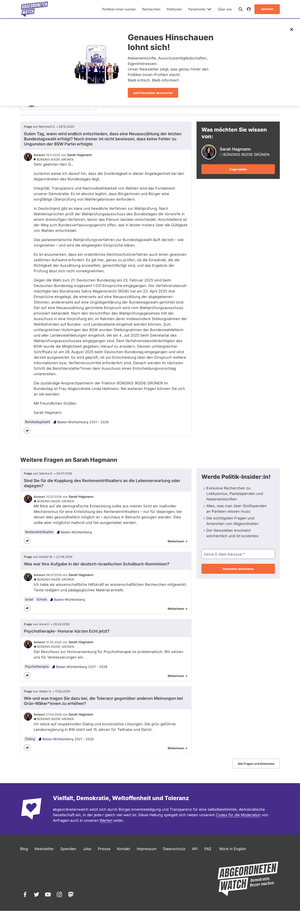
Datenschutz (174, 849)
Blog (24, 849)
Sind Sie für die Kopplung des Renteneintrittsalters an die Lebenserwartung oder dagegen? (102, 483)
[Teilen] (27, 430)
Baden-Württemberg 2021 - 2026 (83, 422)
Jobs (87, 849)
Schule (42, 599)
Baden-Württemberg (76, 532)
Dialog (30, 739)
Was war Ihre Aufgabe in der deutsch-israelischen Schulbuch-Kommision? (96, 564)
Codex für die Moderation (238, 815)
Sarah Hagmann (79, 155)
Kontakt (123, 849)
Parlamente (197, 9)
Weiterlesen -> (178, 541)
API (195, 849)
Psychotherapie (37, 666)
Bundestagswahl (37, 422)
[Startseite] (34, 9)
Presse (104, 849)
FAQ (207, 849)
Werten (106, 820)
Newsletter (44, 849)
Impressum (147, 849)
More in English (232, 849)
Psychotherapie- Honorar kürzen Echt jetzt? (67, 631)
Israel (29, 599)
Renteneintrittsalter (39, 532)
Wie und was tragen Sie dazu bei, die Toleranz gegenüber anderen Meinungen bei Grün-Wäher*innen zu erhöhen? (103, 701)
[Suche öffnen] (240, 9)
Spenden (68, 849)
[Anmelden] (248, 9)
